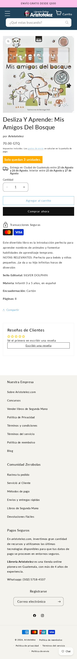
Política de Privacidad (21, 417)
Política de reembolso (21, 442)
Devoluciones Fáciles (20, 516)
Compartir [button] (12, 309)
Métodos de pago (18, 491)
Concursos (14, 400)
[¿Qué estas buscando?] (67, 22)
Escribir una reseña (39, 345)
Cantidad (8, 179)
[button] (7, 13)
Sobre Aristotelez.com (21, 392)
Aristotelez (29, 640)
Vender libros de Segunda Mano (27, 408)
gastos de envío (36, 148)
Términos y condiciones (22, 425)
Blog (10, 450)
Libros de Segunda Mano (23, 508)
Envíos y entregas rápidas (23, 499)
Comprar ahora (38, 211)
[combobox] (38, 22)
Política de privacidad (27, 645)
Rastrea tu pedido (18, 474)
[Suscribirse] (59, 601)
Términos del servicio (21, 434)
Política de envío (40, 651)
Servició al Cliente (19, 482)
